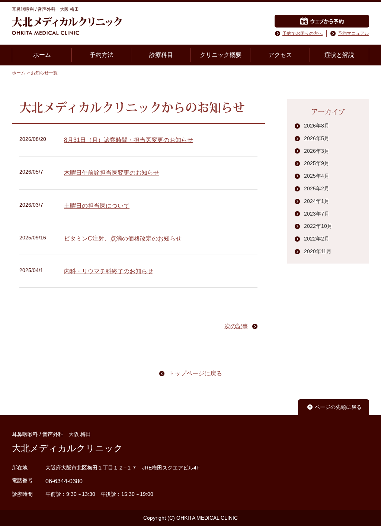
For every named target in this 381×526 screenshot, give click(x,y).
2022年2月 (316, 239)
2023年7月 (316, 214)
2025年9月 (316, 163)
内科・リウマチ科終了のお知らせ (108, 271)
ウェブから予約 (322, 21)
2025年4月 (316, 176)
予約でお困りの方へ (302, 33)
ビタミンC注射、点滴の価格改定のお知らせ (123, 238)
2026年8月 (316, 126)
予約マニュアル (353, 33)
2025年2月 (316, 188)
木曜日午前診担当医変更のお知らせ (111, 173)
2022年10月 (318, 226)
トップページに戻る (195, 373)
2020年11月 (318, 251)
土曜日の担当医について (96, 206)
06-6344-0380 (64, 481)
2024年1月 (316, 201)
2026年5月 (316, 138)
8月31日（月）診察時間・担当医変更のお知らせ (128, 140)
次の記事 (236, 326)
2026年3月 (316, 151)
